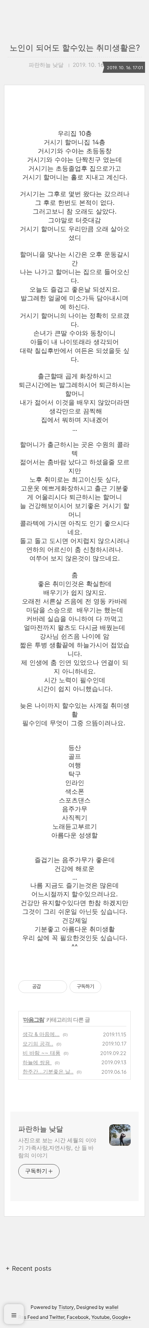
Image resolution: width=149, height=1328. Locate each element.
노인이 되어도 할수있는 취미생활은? (75, 48)
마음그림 (33, 1019)
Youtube (100, 1317)
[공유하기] (48, 987)
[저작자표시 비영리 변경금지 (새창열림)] (112, 986)
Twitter (56, 1317)
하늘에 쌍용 (37, 1062)
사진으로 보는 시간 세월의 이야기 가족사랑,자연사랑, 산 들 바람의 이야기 (57, 1148)
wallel (111, 1307)
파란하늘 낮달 (40, 1129)
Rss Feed (28, 1317)
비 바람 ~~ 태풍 (41, 1053)
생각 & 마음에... (41, 1034)
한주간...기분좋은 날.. (48, 1071)
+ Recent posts (28, 1268)
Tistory (66, 1307)
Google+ (121, 1317)
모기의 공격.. (38, 1043)
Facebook (78, 1317)
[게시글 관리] (58, 987)
